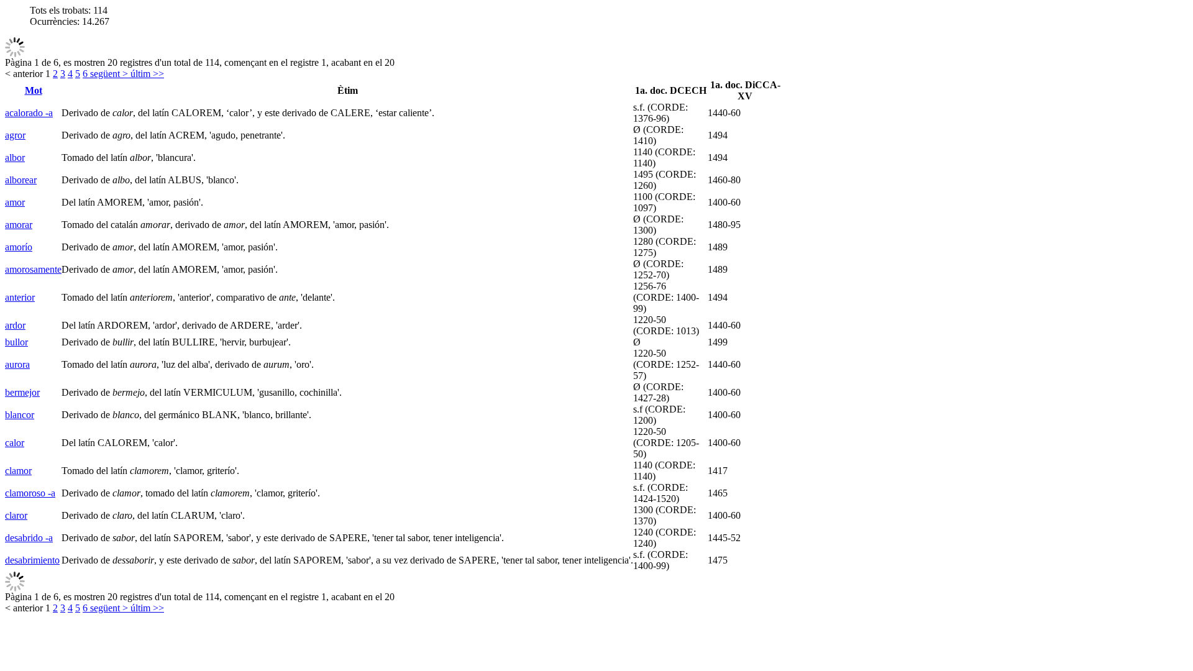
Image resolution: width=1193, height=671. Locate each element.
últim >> (146, 73)
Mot (33, 90)
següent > (108, 73)
